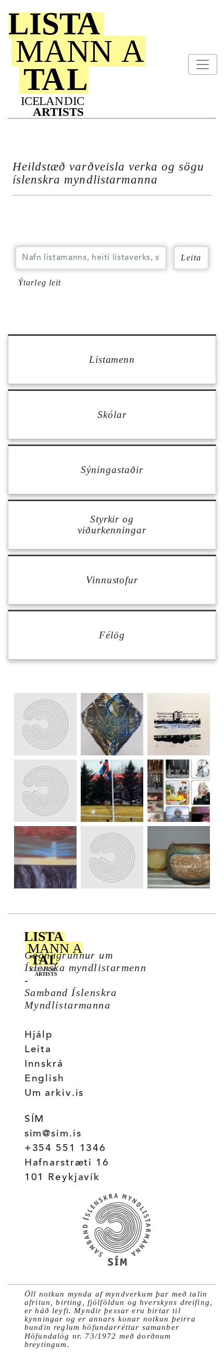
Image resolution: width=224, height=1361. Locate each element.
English (44, 1079)
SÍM (34, 1119)
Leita (38, 1050)
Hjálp (38, 1035)
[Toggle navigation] (202, 64)
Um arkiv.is (54, 1093)
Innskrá (44, 1064)
